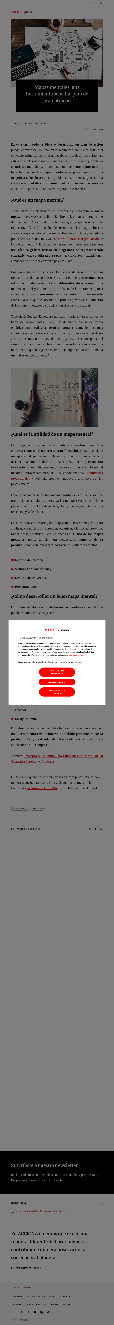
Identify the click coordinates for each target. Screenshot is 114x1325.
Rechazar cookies (57, 682)
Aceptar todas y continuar (57, 692)
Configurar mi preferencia (57, 672)
